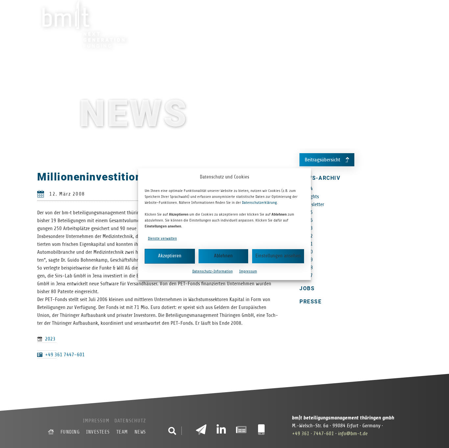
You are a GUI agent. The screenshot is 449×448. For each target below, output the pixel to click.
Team (340, 24)
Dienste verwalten (162, 238)
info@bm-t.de (352, 433)
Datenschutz (130, 421)
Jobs (307, 288)
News (364, 24)
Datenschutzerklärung (259, 202)
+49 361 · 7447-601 (313, 433)
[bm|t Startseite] (51, 431)
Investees (308, 24)
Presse (310, 301)
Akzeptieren (169, 256)
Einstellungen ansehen (278, 256)
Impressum (248, 271)
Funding (270, 24)
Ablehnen (223, 256)
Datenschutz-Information (212, 271)
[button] (172, 431)
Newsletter (313, 204)
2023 (50, 339)
